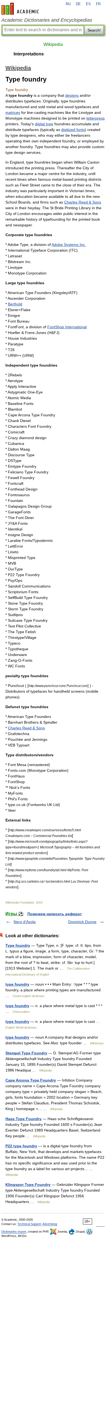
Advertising (49, 1224)
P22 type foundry (21, 1146)
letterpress (95, 118)
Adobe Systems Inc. (69, 244)
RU (68, 4)
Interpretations (29, 54)
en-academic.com (20, 9)
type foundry (17, 984)
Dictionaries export (13, 1231)
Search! (94, 30)
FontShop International (67, 327)
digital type (44, 124)
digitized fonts (73, 129)
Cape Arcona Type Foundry (30, 1080)
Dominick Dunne (82, 922)
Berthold (15, 304)
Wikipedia (53, 44)
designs (72, 95)
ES (88, 4)
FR (98, 4)
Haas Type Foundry (23, 1119)
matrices (12, 112)
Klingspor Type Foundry (28, 1184)
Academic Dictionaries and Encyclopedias (46, 20)
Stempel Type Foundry (26, 1053)
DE (78, 4)
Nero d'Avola (25, 922)
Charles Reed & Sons (82, 202)
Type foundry (17, 945)
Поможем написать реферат (54, 914)
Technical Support (29, 1224)
